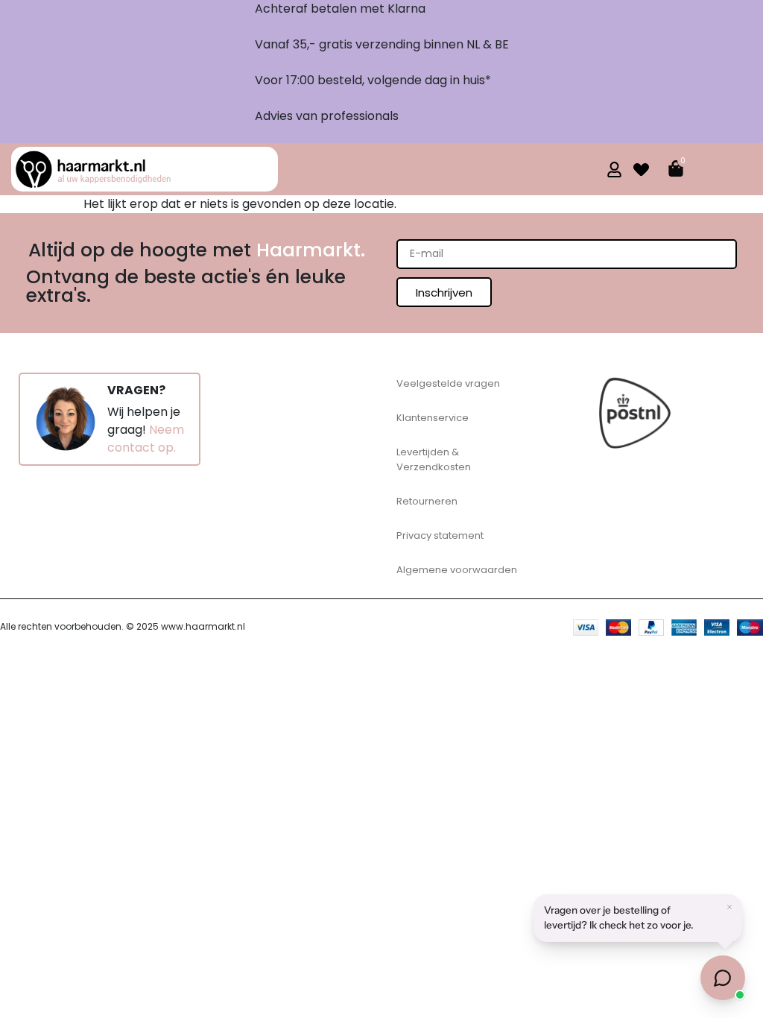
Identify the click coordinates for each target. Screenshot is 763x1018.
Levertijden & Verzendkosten (433, 459)
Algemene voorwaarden (456, 570)
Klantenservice (432, 418)
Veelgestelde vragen (448, 383)
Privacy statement (440, 535)
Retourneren (427, 501)
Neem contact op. (145, 438)
